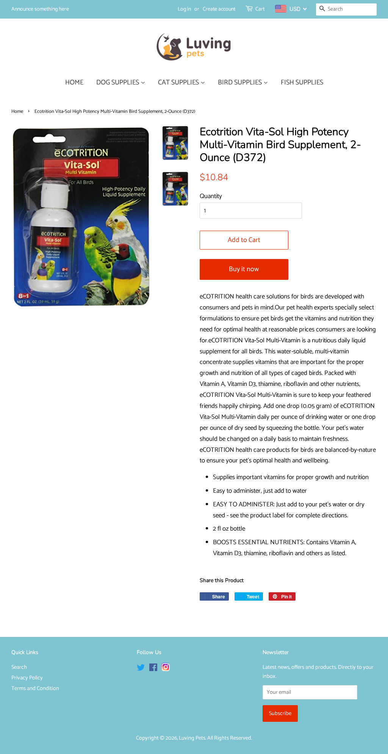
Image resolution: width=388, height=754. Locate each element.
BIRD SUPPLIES (240, 82)
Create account (219, 9)
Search (19, 667)
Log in (184, 9)
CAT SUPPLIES (179, 82)
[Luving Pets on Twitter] (141, 669)
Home (17, 112)
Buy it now (244, 269)
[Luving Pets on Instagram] (165, 669)
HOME (74, 82)
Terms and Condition (35, 688)
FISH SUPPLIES (302, 82)
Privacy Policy (27, 677)
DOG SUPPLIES (118, 82)
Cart (259, 9)
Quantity (211, 196)
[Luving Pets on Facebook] (153, 669)
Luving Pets (192, 738)
